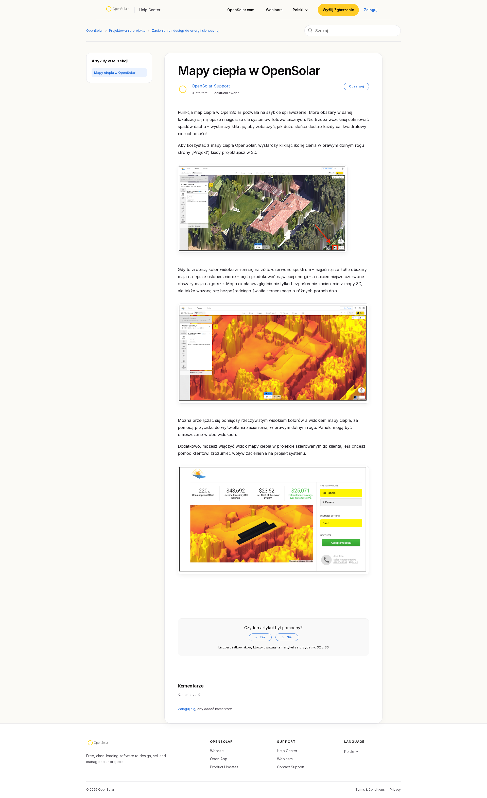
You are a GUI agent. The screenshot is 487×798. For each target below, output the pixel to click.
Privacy (395, 789)
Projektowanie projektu (127, 30)
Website (217, 751)
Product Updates (224, 767)
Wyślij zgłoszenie (338, 10)
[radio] (260, 637)
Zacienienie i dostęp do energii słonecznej (185, 30)
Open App (218, 759)
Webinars (274, 10)
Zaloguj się (186, 709)
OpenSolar (94, 30)
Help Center (287, 751)
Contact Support (290, 767)
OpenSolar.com (240, 10)
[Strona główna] (117, 10)
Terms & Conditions (370, 789)
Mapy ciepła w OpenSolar (114, 72)
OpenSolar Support (211, 85)
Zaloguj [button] (370, 10)
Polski (298, 10)
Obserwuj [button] (356, 86)
